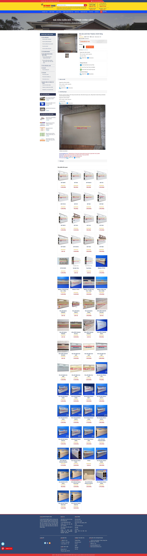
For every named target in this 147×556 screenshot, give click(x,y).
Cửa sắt (44, 68)
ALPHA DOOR (45, 46)
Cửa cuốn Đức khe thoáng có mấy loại (89, 482)
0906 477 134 (64, 540)
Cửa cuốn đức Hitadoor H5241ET (63, 440)
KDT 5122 (89, 225)
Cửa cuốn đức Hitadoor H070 (101, 376)
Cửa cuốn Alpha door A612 (88, 376)
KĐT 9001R (63, 225)
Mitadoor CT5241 (75, 289)
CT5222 (88, 460)
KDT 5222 (102, 225)
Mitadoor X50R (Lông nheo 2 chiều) (101, 290)
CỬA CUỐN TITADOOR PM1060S (63, 354)
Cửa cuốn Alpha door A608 (63, 376)
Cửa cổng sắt (46, 69)
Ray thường (88, 268)
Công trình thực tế (68, 11)
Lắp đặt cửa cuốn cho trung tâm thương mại (66, 520)
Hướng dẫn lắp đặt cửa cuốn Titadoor (66, 524)
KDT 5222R (63, 246)
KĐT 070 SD (63, 204)
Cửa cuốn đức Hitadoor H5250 (76, 440)
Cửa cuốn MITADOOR (47, 41)
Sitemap (76, 547)
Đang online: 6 (64, 549)
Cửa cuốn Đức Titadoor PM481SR (76, 504)
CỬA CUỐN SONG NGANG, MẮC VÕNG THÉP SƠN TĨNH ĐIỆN (48, 61)
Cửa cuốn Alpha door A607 (101, 354)
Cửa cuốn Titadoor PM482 (89, 311)
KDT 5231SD (76, 246)
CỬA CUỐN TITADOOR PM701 (101, 333)
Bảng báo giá (84, 11)
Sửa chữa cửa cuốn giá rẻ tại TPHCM (66, 527)
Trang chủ (44, 11)
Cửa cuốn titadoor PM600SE (63, 333)
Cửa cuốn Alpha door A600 (88, 354)
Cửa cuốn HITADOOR (47, 48)
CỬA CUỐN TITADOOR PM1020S (101, 311)
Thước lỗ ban (77, 540)
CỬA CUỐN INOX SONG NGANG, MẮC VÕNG (47, 57)
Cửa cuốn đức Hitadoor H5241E (101, 418)
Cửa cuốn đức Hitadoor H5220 (63, 418)
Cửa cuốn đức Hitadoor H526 (88, 440)
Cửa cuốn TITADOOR (47, 39)
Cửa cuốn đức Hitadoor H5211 (88, 397)
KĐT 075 (76, 204)
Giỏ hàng (104, 11)
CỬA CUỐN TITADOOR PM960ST (88, 333)
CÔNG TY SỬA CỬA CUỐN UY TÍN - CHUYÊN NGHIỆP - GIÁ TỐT (66, 531)
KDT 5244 (89, 246)
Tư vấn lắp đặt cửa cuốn (66, 522)
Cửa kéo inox (46, 74)
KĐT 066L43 (88, 182)
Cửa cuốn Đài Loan (46, 65)
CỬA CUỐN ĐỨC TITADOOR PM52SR (63, 461)
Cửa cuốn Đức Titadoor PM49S (101, 461)
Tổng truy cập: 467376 (65, 551)
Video (76, 545)
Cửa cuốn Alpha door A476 (76, 354)
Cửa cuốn (58, 11)
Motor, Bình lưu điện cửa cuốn (81, 531)
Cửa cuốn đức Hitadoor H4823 (63, 397)
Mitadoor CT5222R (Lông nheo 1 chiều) (63, 290)
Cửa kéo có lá (46, 79)
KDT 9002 (102, 246)
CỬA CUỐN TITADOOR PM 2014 (75, 333)
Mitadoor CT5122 (101, 268)
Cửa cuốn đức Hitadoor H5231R (76, 418)
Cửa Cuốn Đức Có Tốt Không (63, 482)
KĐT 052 (88, 204)
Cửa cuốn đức (45, 37)
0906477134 (84, 57)
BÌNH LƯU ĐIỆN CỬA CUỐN (48, 87)
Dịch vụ (77, 11)
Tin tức (91, 11)
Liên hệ (76, 549)
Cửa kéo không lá (47, 76)
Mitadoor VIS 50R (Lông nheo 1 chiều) (89, 290)
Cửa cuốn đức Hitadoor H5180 (76, 397)
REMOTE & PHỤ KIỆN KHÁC (48, 89)
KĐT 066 (76, 182)
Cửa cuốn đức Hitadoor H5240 (88, 418)
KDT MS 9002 (63, 268)
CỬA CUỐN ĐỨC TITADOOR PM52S (101, 440)
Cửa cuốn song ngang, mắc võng (81, 523)
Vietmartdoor (91, 57)
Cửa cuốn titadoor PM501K (76, 311)
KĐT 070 (101, 182)
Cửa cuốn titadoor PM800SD (63, 311)
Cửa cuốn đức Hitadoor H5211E (101, 397)
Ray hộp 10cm (76, 268)
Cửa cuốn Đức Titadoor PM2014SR (63, 504)
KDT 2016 (76, 225)
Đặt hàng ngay (90, 46)
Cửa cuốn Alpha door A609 (76, 376)
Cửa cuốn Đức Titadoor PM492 (101, 482)
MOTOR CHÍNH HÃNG (47, 85)
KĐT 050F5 (63, 182)
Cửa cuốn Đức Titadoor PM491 (76, 461)
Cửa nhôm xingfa (46, 51)
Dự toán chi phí (78, 542)
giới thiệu (51, 11)
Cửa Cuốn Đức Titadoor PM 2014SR (76, 482)
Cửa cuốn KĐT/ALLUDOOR (48, 43)
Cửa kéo (44, 72)
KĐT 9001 (102, 204)
